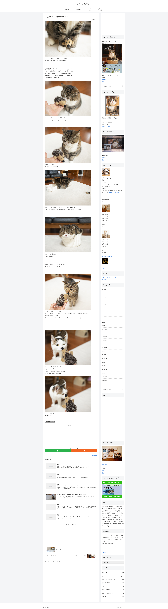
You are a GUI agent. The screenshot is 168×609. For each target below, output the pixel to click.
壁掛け (103, 158)
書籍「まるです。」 (113, 589)
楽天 (103, 81)
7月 (106, 297)
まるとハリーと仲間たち (50, 421)
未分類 (113, 596)
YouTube (104, 279)
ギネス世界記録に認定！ (114, 192)
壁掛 (103, 471)
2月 (106, 314)
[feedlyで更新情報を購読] (58, 450)
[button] (122, 86)
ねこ (113, 576)
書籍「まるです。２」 (113, 593)
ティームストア (106, 126)
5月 (106, 304)
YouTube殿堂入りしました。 (109, 256)
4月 (106, 307)
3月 (106, 311)
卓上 (103, 160)
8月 (106, 293)
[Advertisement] (71, 435)
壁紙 (113, 586)
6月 (106, 300)
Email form (104, 552)
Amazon (104, 79)
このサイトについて (107, 268)
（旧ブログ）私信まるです (109, 277)
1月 (106, 318)
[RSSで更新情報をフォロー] (84, 450)
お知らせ (113, 572)
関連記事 (104, 464)
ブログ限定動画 (113, 583)
